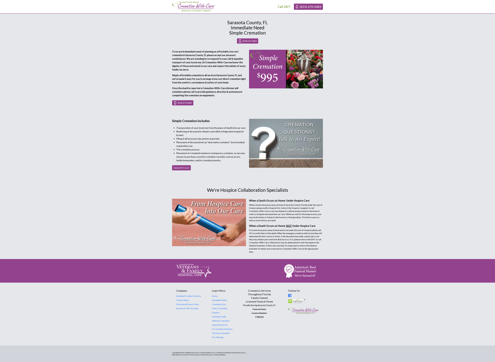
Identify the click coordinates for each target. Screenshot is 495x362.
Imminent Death (219, 316)
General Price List (220, 325)
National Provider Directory (188, 296)
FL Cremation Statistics (222, 329)
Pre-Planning (217, 337)
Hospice (215, 312)
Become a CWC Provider (187, 308)
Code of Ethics (182, 300)
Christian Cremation (221, 333)
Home (214, 296)
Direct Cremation (219, 308)
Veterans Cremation (221, 320)
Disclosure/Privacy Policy (187, 304)
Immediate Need (219, 300)
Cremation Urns (219, 304)
